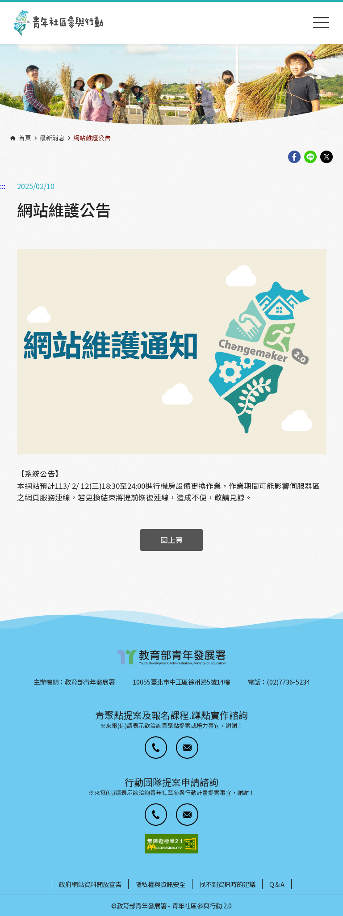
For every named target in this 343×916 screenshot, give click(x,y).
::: (2, 6)
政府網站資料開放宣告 (90, 884)
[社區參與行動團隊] (58, 23)
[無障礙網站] (171, 843)
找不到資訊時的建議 (227, 884)
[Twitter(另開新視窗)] (326, 157)
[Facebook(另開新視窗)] (294, 157)
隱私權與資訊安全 (160, 884)
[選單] (321, 23)
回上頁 (171, 539)
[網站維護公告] (171, 351)
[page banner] (171, 87)
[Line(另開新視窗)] (310, 157)
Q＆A (276, 884)
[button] (156, 747)
